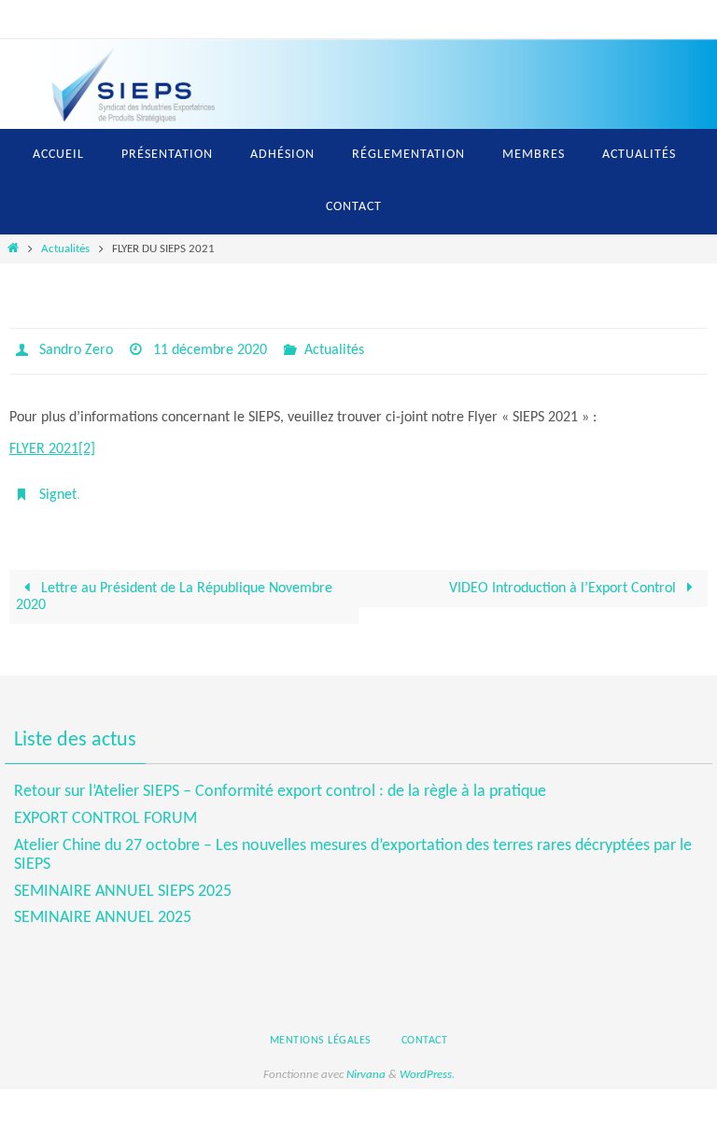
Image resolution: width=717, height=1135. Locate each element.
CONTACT (424, 1007)
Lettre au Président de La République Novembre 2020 (174, 587)
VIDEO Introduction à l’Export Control (564, 578)
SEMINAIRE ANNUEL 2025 (102, 884)
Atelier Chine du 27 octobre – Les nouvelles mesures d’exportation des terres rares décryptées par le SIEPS (353, 821)
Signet (58, 487)
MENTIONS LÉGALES (321, 1007)
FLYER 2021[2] (52, 443)
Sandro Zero (76, 348)
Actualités (65, 249)
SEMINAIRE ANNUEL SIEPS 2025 (123, 858)
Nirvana (366, 1041)
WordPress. (427, 1041)
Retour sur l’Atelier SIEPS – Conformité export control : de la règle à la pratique (280, 758)
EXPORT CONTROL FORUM (105, 785)
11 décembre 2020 (210, 348)
